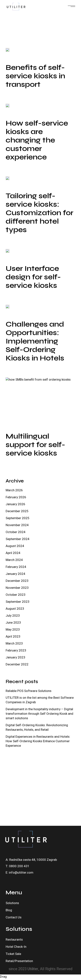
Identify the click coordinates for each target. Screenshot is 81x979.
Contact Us (13, 917)
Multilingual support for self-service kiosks (35, 445)
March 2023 (14, 643)
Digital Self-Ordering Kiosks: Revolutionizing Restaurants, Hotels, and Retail (37, 727)
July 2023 (13, 615)
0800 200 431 (19, 866)
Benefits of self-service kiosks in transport (35, 76)
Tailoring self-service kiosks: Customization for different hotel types (39, 212)
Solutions (12, 903)
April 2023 (13, 636)
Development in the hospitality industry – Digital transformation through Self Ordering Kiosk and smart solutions (39, 714)
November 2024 (17, 525)
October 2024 (15, 532)
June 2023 (13, 622)
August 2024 (15, 546)
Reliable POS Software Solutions (28, 691)
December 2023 (17, 580)
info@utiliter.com (21, 872)
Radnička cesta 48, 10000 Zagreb (33, 859)
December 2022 (17, 664)
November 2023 (17, 587)
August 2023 (15, 608)
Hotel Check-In (16, 946)
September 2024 (17, 539)
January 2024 (15, 573)
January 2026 (15, 504)
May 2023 (13, 629)
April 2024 (13, 553)
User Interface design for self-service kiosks (33, 277)
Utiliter (33, 969)
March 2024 (14, 560)
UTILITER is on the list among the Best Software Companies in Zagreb (40, 700)
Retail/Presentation (19, 961)
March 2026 (14, 490)
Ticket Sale (13, 954)
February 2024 (16, 567)
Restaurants (14, 939)
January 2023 (15, 657)
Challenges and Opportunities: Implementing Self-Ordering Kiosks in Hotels (35, 341)
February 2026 (16, 497)
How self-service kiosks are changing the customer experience (37, 140)
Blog (9, 910)
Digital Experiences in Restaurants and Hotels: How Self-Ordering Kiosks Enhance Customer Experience (38, 741)
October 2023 (15, 594)
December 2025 (17, 511)
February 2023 (16, 650)
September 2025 (17, 518)
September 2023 (17, 601)
